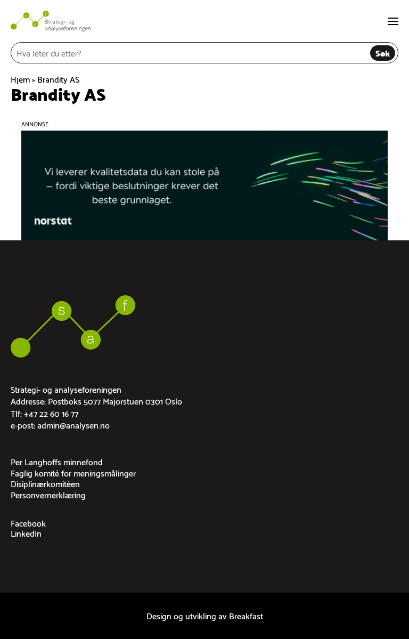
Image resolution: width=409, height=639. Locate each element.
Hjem (20, 78)
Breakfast (246, 615)
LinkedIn (26, 532)
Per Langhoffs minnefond (57, 461)
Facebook (28, 522)
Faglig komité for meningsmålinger (73, 472)
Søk (382, 52)
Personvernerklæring (48, 494)
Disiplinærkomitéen (45, 483)
